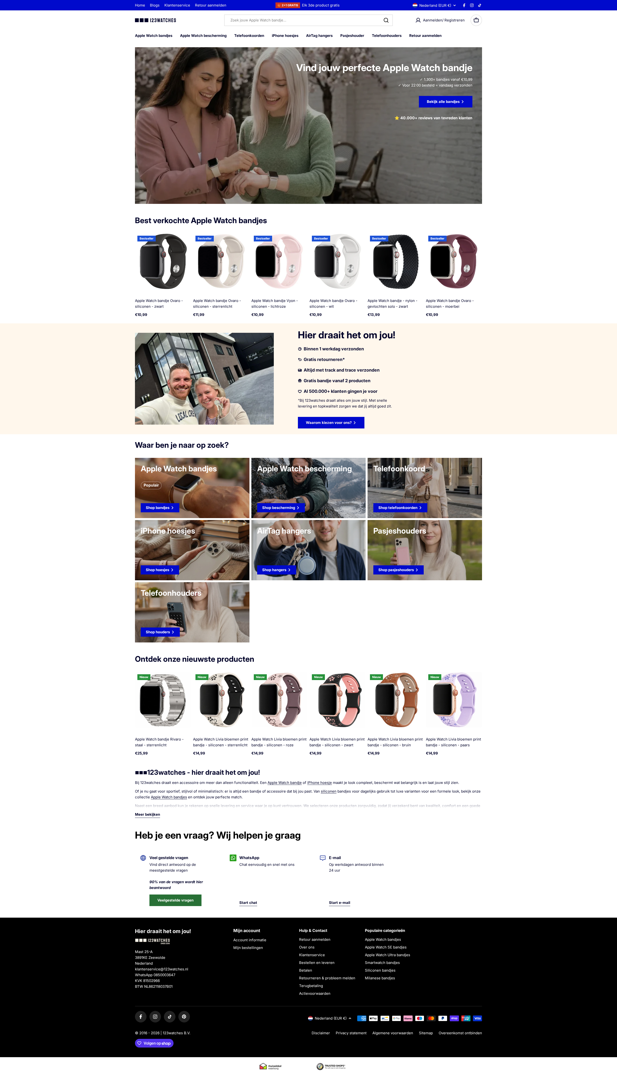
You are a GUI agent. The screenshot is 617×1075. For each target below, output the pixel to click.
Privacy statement (351, 1033)
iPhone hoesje (319, 782)
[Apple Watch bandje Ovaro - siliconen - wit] (337, 261)
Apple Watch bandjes (169, 797)
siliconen (328, 791)
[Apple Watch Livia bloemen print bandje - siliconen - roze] (279, 700)
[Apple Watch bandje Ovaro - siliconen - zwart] (163, 261)
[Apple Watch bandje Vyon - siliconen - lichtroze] (279, 261)
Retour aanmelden (210, 5)
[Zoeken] (386, 20)
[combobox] (308, 20)
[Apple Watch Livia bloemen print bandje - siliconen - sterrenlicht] (221, 700)
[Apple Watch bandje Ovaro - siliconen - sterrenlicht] (221, 261)
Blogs (155, 5)
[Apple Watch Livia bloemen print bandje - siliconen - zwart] (337, 700)
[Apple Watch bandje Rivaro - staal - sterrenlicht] (163, 700)
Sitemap (426, 1033)
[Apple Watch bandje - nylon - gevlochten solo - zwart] (396, 261)
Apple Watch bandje (285, 782)
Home (140, 5)
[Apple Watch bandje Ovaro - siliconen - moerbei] (454, 261)
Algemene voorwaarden (392, 1033)
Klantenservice (177, 5)
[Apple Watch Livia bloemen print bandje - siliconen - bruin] (396, 700)
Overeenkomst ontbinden (460, 1033)
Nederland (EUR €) (435, 5)
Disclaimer (321, 1033)
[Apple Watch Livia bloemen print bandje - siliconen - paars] (454, 700)
